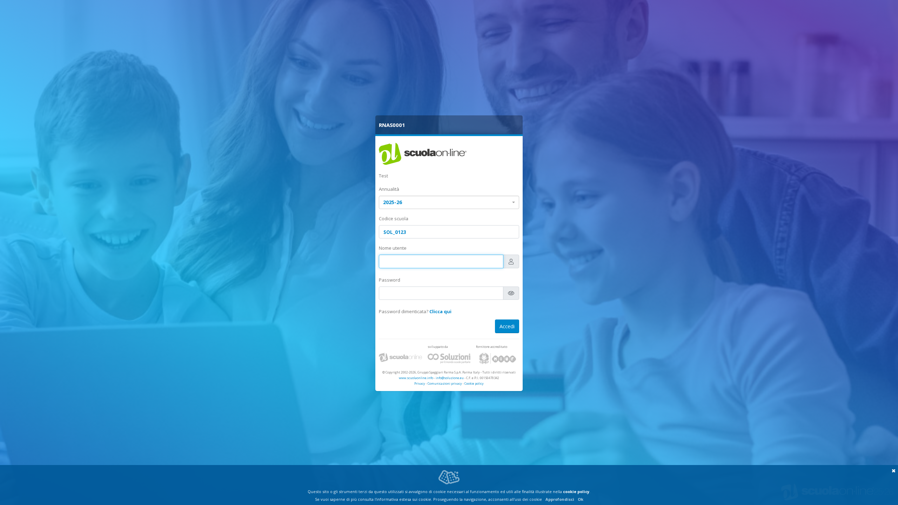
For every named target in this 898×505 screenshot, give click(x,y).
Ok (580, 499)
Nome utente (393, 248)
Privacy (419, 383)
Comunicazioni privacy (445, 383)
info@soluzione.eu (450, 378)
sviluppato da (438, 346)
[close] (893, 470)
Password (389, 280)
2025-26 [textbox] (392, 202)
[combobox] (449, 202)
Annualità (389, 189)
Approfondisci (559, 499)
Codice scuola (393, 218)
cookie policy (576, 491)
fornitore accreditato (491, 346)
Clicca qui (440, 311)
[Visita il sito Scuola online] (400, 358)
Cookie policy (474, 383)
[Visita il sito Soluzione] (449, 358)
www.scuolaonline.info (416, 378)
